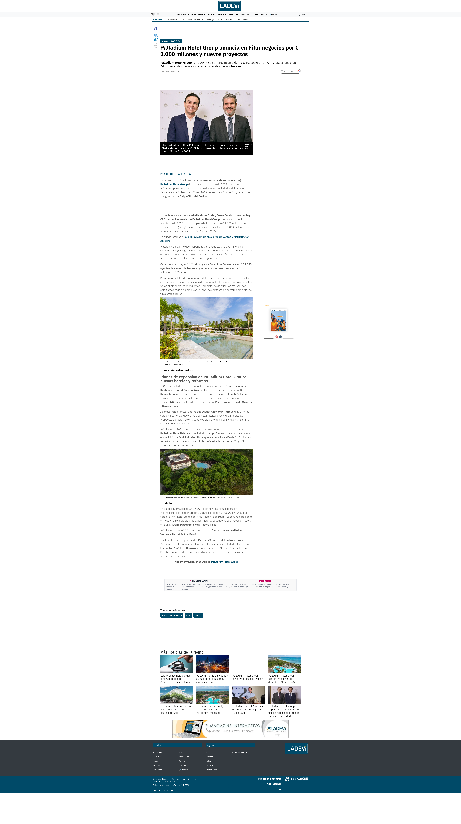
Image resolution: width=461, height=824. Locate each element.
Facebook (210, 757)
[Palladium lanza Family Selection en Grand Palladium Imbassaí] (212, 695)
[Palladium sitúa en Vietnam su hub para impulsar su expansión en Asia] (212, 664)
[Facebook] (156, 29)
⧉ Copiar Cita (264, 581)
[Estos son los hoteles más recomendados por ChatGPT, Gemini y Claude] (176, 664)
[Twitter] (156, 35)
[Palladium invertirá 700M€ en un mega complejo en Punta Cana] (248, 695)
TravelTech (221, 14)
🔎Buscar (273, 14)
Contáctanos (211, 769)
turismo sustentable (195, 20)
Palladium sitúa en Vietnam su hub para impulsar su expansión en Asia (212, 679)
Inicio (165, 41)
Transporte (233, 14)
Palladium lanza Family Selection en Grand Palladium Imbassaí (209, 709)
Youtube (209, 765)
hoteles (198, 615)
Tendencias (244, 14)
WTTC (220, 20)
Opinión (264, 14)
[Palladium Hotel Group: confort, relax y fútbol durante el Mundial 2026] (284, 664)
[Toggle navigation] (157, 14)
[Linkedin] (156, 40)
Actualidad (181, 14)
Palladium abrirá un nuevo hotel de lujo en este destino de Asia (175, 709)
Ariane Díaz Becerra (179, 174)
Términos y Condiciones (163, 790)
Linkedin (209, 761)
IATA (182, 20)
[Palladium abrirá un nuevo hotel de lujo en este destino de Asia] (176, 695)
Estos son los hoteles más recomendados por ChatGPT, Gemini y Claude (175, 679)
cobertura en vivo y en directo (237, 20)
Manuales (202, 14)
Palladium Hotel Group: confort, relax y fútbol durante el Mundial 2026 (282, 679)
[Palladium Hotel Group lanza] (248, 664)
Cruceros (255, 14)
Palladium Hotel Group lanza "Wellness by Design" (248, 677)
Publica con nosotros (269, 778)
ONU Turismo (172, 20)
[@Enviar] (156, 45)
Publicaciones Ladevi (241, 752)
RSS (279, 788)
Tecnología (210, 20)
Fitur (188, 615)
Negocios (211, 14)
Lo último (192, 14)
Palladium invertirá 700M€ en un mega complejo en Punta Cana (247, 709)
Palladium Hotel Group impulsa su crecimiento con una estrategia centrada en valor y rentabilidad (284, 711)
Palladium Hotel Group (174, 184)
